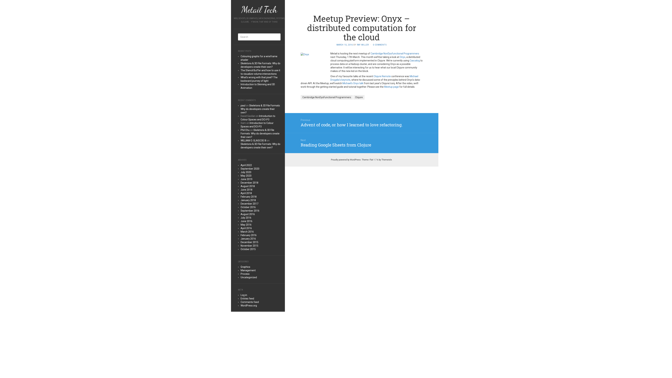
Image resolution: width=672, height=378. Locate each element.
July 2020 (246, 172)
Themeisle (387, 160)
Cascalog (415, 60)
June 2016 (246, 221)
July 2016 (246, 217)
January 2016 (248, 238)
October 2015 (248, 249)
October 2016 (248, 207)
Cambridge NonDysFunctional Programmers (326, 97)
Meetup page (391, 86)
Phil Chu (245, 130)
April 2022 (246, 165)
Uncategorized (249, 277)
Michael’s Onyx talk (352, 83)
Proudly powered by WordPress (346, 160)
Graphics (245, 266)
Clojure (359, 97)
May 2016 (246, 224)
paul (243, 105)
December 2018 (249, 182)
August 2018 (248, 186)
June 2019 (246, 179)
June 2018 (246, 189)
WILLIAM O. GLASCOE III (253, 140)
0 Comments (380, 45)
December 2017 (249, 203)
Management (248, 270)
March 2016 (247, 231)
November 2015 (249, 245)
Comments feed (250, 302)
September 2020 (250, 168)
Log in (244, 295)
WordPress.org (249, 305)
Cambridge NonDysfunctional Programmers (395, 53)
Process (245, 273)
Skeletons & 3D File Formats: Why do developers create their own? (260, 109)
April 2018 (246, 193)
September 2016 (250, 210)
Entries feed (247, 298)
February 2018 (249, 196)
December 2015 (249, 242)
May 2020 (246, 175)
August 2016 (248, 214)
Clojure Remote (382, 76)
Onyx (402, 57)
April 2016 (246, 228)
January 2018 (248, 200)
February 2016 (249, 235)
